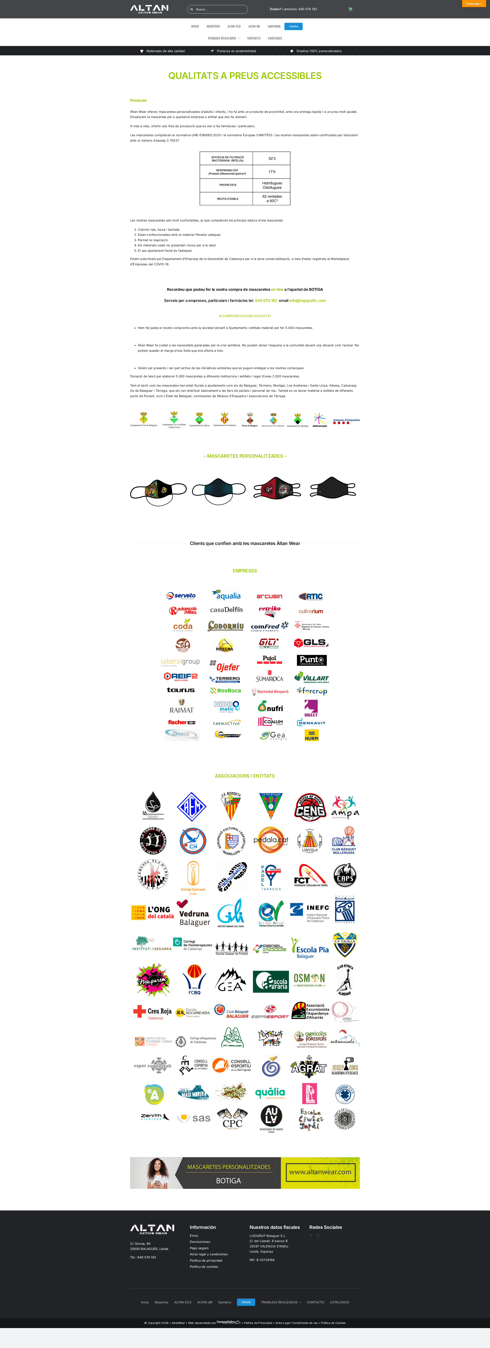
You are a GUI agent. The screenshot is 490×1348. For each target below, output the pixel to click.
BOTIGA (316, 289)
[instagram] (317, 1235)
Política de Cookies (333, 1322)
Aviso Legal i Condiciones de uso (296, 1322)
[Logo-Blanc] (149, 6)
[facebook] (310, 1235)
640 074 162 (308, 9)
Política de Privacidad (258, 1322)
